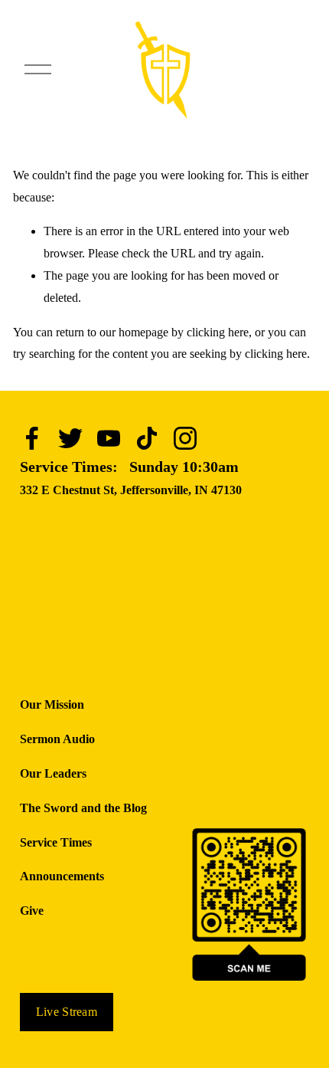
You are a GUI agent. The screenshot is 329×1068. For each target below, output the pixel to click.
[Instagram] (185, 438)
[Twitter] (70, 438)
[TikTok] (147, 438)
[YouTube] (108, 438)
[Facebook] (32, 438)
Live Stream (67, 1011)
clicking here (218, 332)
